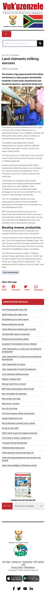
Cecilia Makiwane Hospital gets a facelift (19, 329)
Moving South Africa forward (14, 384)
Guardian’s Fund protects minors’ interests (19, 344)
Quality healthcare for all (12, 418)
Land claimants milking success (15, 374)
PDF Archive (39, 562)
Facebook (16, 290)
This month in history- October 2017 (17, 438)
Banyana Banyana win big (13, 324)
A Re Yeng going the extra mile (14, 309)
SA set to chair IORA (10, 428)
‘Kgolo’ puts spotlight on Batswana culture (19, 465)
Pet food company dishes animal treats (18, 413)
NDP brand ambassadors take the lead (18, 389)
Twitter (27, 290)
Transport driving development (14, 443)
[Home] (23, 15)
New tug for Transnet (10, 403)
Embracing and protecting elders (15, 339)
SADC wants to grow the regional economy (19, 433)
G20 (23, 564)
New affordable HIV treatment (14, 394)
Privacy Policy (17, 567)
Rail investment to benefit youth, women (18, 423)
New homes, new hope (11, 399)
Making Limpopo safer (11, 379)
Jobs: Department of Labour (13, 364)
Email (4, 290)
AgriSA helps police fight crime (14, 314)
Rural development (10, 272)
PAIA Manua (29, 567)
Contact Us (16, 562)
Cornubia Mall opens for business (16, 334)
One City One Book (9, 408)
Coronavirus (27, 562)
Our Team (6, 562)
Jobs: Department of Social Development (19, 369)
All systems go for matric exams (15, 319)
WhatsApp (38, 290)
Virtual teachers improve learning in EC (18, 453)
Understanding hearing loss (13, 448)
